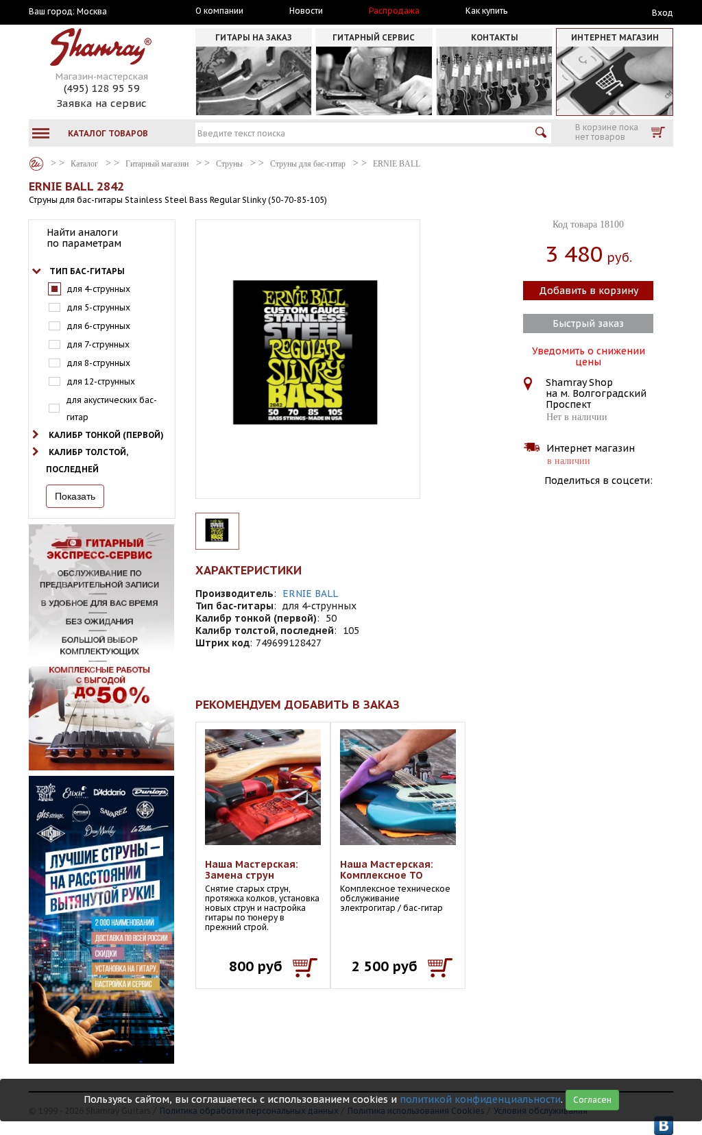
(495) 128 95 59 (102, 88)
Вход (662, 13)
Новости (306, 11)
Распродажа (394, 11)
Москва (92, 11)
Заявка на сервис (101, 103)
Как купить (486, 11)
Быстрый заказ (588, 323)
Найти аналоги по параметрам (84, 237)
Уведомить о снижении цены (588, 355)
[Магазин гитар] (36, 164)
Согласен (592, 1100)
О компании (219, 11)
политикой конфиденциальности (480, 1099)
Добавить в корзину (588, 290)
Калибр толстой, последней (87, 460)
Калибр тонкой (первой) (106, 435)
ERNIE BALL (310, 593)
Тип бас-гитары (87, 271)
